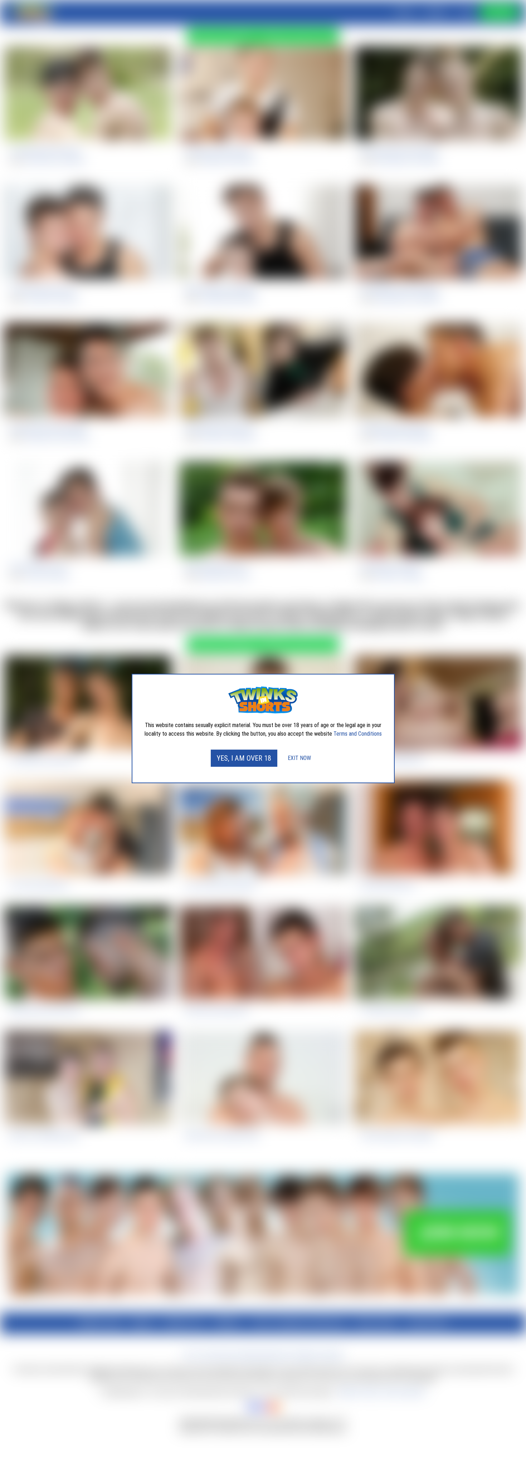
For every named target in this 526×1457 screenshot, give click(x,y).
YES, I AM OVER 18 (244, 758)
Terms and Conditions (357, 733)
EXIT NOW (299, 758)
